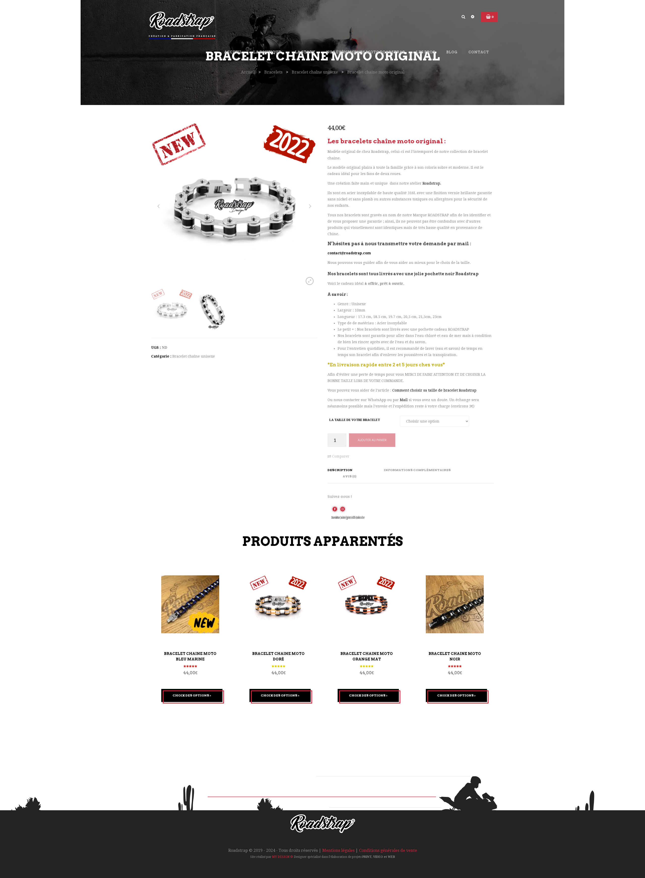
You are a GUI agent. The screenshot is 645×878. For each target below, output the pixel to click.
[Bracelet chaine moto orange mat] (367, 604)
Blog (451, 52)
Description (340, 470)
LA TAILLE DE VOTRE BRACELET (354, 420)
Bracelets (273, 72)
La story (305, 52)
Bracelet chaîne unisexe (315, 72)
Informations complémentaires (417, 470)
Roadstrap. (432, 183)
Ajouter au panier (372, 440)
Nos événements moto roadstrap (365, 52)
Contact (478, 52)
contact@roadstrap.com (349, 253)
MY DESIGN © (282, 857)
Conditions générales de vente (388, 850)
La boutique (267, 52)
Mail (404, 400)
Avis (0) (349, 476)
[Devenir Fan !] (335, 509)
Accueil (233, 52)
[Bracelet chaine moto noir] (455, 604)
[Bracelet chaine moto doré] (278, 604)
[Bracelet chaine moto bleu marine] (190, 604)
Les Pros (425, 52)
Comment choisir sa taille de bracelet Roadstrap (434, 390)
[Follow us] (342, 509)
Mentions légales (338, 850)
